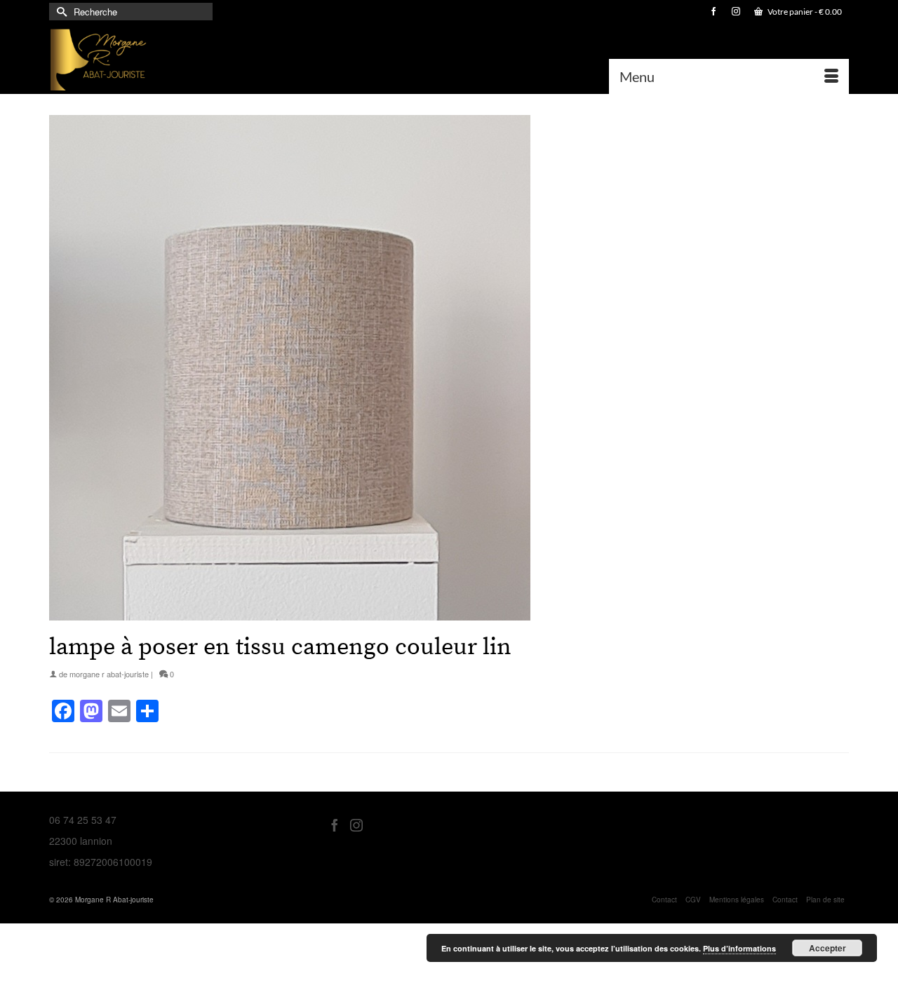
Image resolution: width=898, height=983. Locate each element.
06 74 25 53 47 (82, 820)
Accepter (827, 948)
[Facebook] (334, 824)
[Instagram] (356, 824)
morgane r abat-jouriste (109, 673)
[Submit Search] (59, 11)
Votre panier (804, 11)
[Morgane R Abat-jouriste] (175, 59)
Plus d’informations (739, 948)
